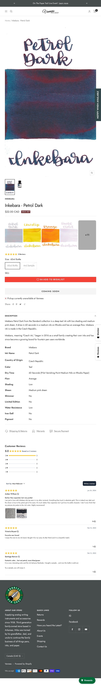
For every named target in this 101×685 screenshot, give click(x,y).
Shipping (41, 641)
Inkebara (10, 199)
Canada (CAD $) (14, 656)
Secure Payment (61, 431)
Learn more (63, 3)
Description (11, 316)
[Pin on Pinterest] (16, 304)
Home (7, 20)
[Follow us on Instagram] (79, 629)
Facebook (73, 621)
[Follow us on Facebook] (72, 629)
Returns (40, 614)
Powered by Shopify (23, 663)
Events (40, 636)
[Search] (11, 11)
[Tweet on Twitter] (20, 304)
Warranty (40, 431)
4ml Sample (28, 265)
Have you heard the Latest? (49, 625)
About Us (41, 630)
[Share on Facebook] (13, 304)
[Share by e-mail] (24, 304)
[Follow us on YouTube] (86, 629)
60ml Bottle (12, 265)
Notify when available (97, 105)
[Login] (89, 11)
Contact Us (42, 646)
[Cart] (94, 11)
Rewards (41, 620)
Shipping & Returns (18, 431)
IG (70, 615)
